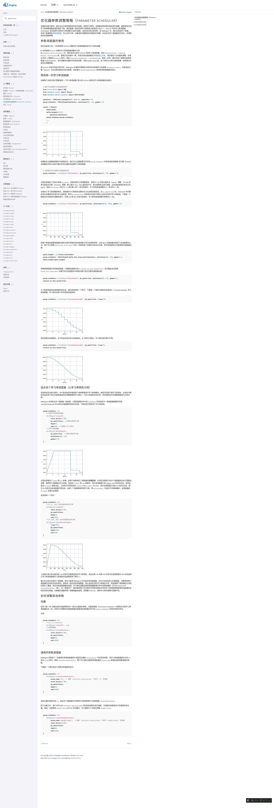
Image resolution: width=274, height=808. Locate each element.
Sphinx (49, 758)
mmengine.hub (7, 244)
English (5, 288)
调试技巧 (6, 68)
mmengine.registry (9, 213)
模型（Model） (8, 93)
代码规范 (6, 277)
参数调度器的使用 (140, 22)
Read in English (126, 12)
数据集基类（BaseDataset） (12, 121)
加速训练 (6, 60)
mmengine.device (8, 241)
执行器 (5, 166)
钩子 (4, 163)
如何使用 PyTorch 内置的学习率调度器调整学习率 (61, 50)
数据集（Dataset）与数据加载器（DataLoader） (18, 91)
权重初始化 (7, 127)
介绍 (4, 29)
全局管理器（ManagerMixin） (12, 144)
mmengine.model (8, 224)
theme (59, 758)
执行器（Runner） (9, 88)
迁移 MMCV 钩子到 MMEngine (12, 191)
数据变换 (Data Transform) (11, 124)
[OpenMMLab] (10, 5)
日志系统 (6, 174)
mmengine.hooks (8, 221)
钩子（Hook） (7, 105)
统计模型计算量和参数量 (11, 71)
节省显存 (6, 63)
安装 (4, 32)
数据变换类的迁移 (9, 199)
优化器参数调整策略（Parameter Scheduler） (17, 102)
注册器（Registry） (9, 116)
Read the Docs (75, 758)
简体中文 (6, 291)
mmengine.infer (8, 238)
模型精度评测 (7, 169)
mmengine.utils (7, 258)
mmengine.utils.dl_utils (10, 260)
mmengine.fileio (8, 252)
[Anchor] (121, 20)
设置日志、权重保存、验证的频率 (14, 74)
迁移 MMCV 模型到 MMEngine (12, 194)
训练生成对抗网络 (9, 46)
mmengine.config (8, 216)
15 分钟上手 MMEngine (10, 35)
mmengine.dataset (8, 235)
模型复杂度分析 (8, 152)
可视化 (5, 130)
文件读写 (6, 141)
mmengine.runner (8, 219)
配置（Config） (8, 118)
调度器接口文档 (99, 55)
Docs (42, 12)
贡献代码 (6, 274)
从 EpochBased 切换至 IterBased (13, 77)
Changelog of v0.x (8, 272)
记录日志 (6, 138)
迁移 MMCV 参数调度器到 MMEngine (15, 196)
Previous (45, 743)
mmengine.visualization (10, 249)
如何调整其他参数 (140, 25)
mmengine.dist (7, 255)
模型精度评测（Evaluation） (12, 96)
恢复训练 (6, 57)
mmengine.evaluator (9, 230)
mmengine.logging (8, 247)
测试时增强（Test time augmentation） (15, 149)
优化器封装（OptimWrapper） (13, 99)
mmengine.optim (8, 227)
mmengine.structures (9, 233)
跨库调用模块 (7, 146)
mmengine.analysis (8, 210)
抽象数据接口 (7, 132)
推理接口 (6, 177)
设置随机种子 (7, 66)
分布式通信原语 (8, 135)
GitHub (43, 4)
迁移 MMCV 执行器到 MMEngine (13, 188)
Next (129, 743)
